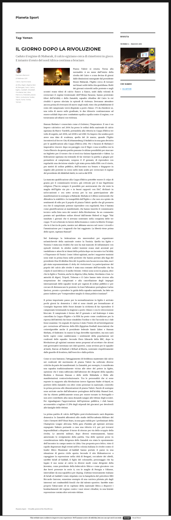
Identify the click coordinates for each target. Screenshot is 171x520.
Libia (29, 92)
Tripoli (18, 100)
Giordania (19, 92)
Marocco (19, 95)
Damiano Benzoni (22, 75)
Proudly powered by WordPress (40, 509)
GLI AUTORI (126, 89)
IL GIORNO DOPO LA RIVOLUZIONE (58, 49)
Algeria (29, 85)
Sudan (32, 97)
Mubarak (26, 95)
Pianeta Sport (27, 17)
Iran (25, 92)
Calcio (18, 82)
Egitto (18, 90)
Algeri (23, 85)
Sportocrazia (26, 82)
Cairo (27, 87)
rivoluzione (25, 97)
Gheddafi (31, 90)
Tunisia (28, 100)
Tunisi (23, 100)
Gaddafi (24, 90)
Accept (127, 518)
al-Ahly (18, 85)
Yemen (18, 102)
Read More (136, 518)
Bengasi (21, 87)
